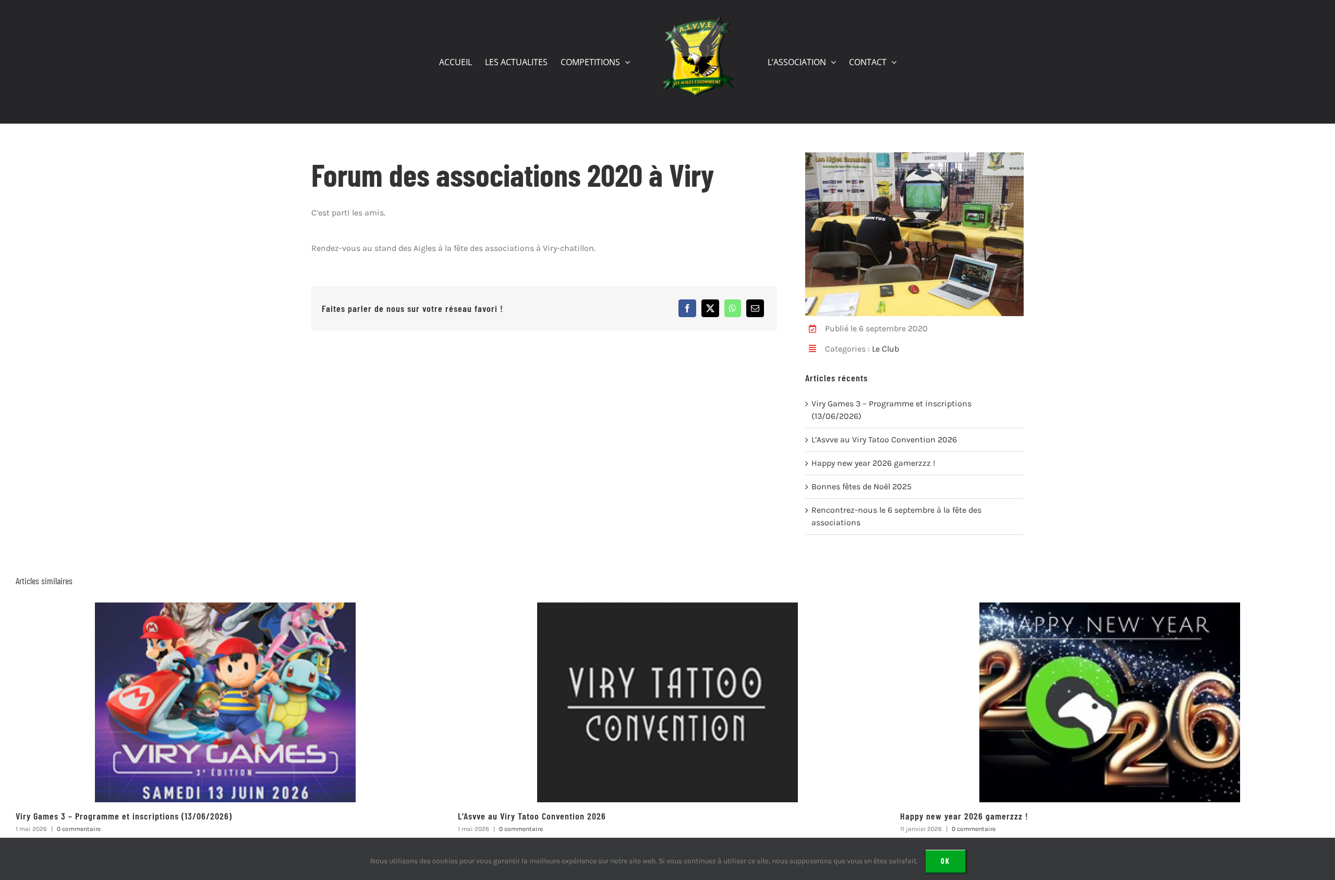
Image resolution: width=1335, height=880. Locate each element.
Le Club (885, 349)
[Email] (755, 308)
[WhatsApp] (733, 308)
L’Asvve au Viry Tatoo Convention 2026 (884, 439)
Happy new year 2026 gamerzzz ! (873, 463)
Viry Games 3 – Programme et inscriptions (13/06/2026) (124, 816)
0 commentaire (79, 829)
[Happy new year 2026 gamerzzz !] (1109, 607)
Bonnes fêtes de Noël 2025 (861, 486)
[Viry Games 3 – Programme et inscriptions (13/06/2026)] (225, 607)
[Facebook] (687, 308)
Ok (945, 861)
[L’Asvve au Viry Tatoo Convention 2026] (667, 607)
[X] (710, 308)
